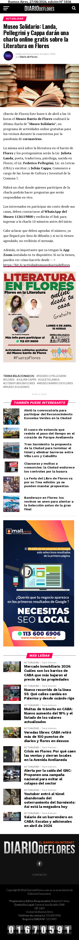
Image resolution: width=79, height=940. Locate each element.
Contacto (39, 874)
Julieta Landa (50, 379)
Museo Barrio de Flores (56, 383)
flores (10, 379)
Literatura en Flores (20, 383)
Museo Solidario (17, 387)
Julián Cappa (27, 379)
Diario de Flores (28, 56)
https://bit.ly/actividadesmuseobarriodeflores (36, 265)
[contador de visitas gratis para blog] (39, 934)
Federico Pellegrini (52, 376)
